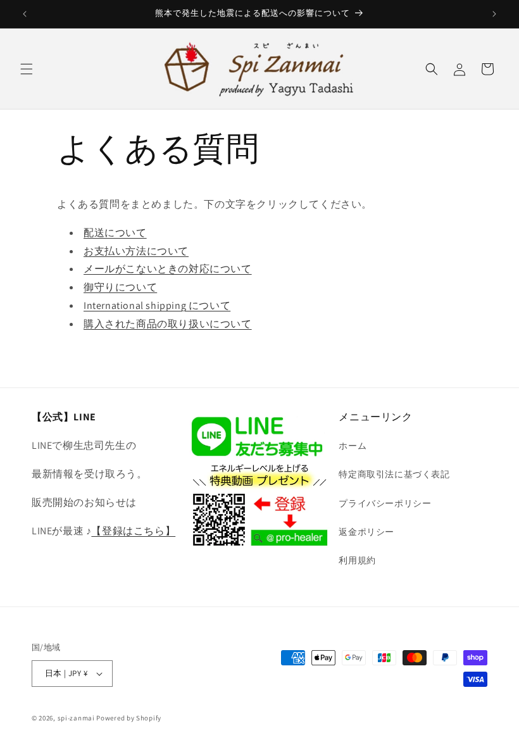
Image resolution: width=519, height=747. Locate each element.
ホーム (352, 445)
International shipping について (157, 305)
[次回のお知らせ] (494, 14)
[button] (27, 69)
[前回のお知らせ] (25, 14)
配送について (115, 232)
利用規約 (357, 560)
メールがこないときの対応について (168, 268)
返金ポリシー (366, 531)
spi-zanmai (76, 717)
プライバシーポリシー (385, 503)
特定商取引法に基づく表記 (394, 474)
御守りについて (120, 287)
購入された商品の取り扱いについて (168, 323)
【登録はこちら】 (133, 530)
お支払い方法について (136, 251)
